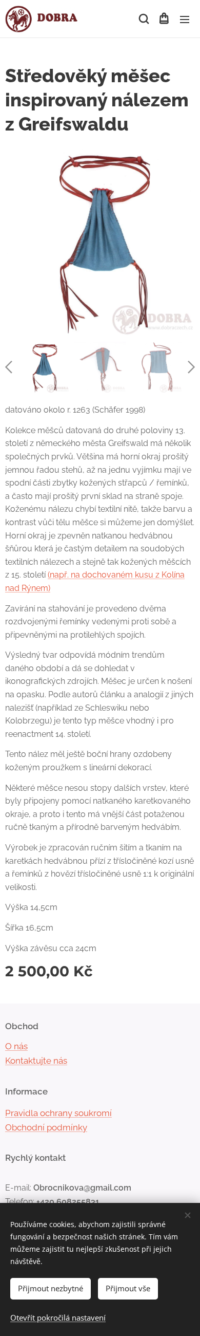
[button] (143, 19)
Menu (184, 19)
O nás (16, 1046)
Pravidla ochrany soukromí (58, 1113)
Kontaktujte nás (36, 1060)
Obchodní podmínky (46, 1127)
